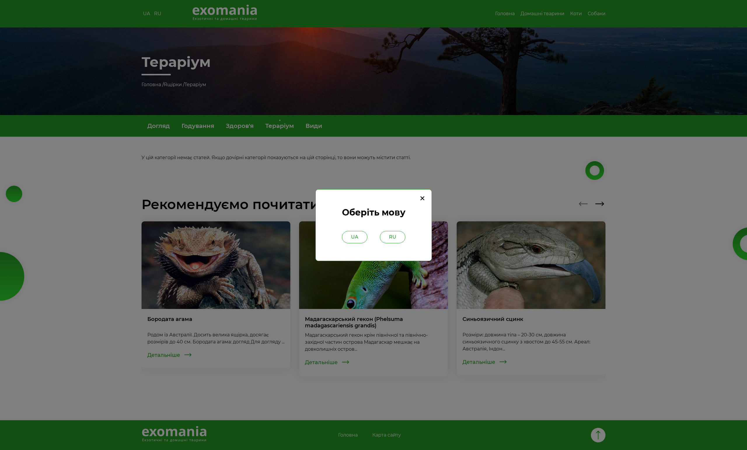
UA (354, 237)
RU (392, 237)
